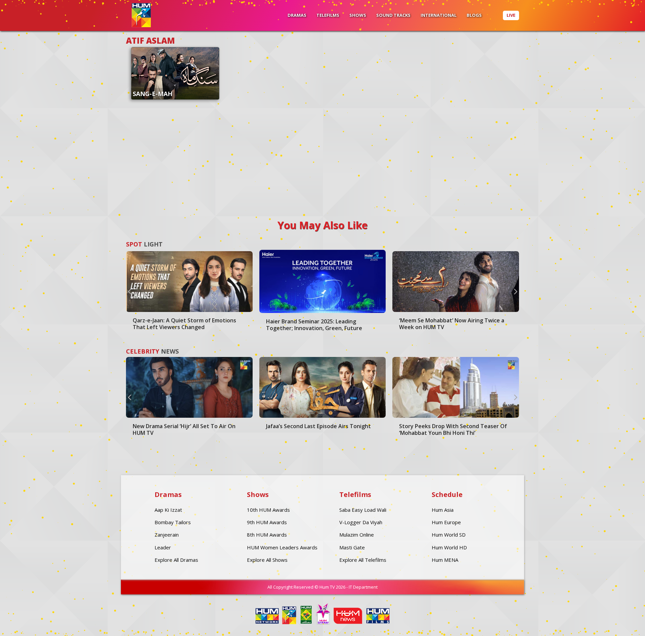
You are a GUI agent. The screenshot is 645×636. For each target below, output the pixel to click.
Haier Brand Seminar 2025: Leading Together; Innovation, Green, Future (314, 325)
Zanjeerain (167, 534)
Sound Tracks (393, 15)
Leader (163, 547)
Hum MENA (445, 559)
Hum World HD (449, 547)
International (439, 15)
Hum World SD (449, 534)
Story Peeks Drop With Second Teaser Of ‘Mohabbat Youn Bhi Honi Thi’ (453, 429)
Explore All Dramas (176, 559)
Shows (357, 15)
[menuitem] (297, 15)
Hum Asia (443, 509)
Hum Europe (446, 522)
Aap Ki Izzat (168, 509)
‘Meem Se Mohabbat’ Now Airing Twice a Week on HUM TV (451, 324)
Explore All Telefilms (362, 559)
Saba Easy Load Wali (362, 509)
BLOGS (474, 15)
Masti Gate (352, 547)
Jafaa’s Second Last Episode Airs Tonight (318, 426)
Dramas (297, 15)
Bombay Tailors (173, 522)
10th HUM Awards (268, 509)
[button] (129, 291)
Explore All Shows (267, 559)
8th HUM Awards (267, 534)
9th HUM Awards (267, 522)
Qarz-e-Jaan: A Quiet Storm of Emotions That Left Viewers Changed (184, 324)
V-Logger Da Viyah (360, 522)
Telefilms (327, 15)
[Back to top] (623, 620)
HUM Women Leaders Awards (282, 547)
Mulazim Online (356, 534)
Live (511, 15)
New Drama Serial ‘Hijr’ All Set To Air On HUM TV (184, 429)
